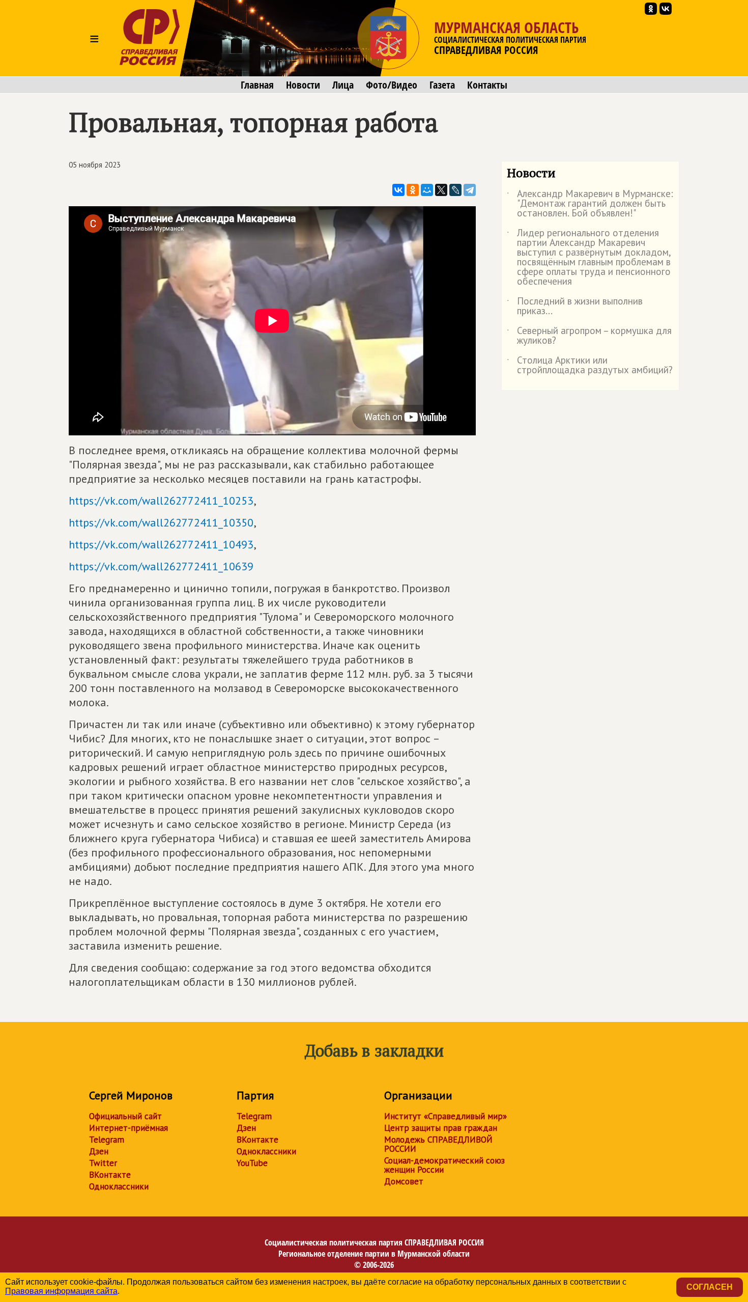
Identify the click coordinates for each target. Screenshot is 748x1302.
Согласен (709, 1287)
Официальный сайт (125, 1116)
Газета (442, 85)
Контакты (487, 85)
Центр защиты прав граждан (440, 1127)
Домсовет (403, 1181)
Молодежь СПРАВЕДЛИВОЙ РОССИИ (438, 1144)
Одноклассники (119, 1186)
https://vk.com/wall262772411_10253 (161, 500)
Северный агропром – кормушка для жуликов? (589, 336)
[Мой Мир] (427, 190)
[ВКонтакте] (398, 190)
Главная (257, 85)
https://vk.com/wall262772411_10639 (161, 566)
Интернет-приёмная (128, 1127)
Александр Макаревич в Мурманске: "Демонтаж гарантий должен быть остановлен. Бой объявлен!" (590, 204)
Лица (343, 85)
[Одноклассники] (413, 190)
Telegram (106, 1139)
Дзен (98, 1151)
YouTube (252, 1163)
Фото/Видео (391, 85)
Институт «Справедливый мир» (445, 1116)
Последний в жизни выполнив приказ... (575, 306)
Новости (303, 85)
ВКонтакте (110, 1174)
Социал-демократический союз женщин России (444, 1165)
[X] (441, 190)
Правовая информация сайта (61, 1291)
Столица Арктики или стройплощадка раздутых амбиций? (590, 365)
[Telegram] (470, 190)
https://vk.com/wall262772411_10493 (161, 544)
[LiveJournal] (455, 190)
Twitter (103, 1163)
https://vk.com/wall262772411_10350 (161, 522)
